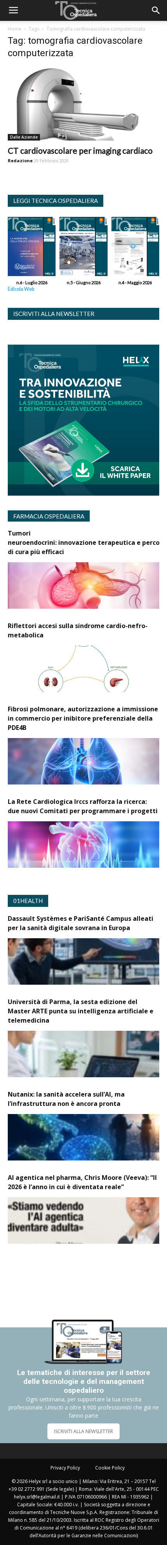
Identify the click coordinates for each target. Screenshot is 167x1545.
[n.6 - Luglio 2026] (32, 248)
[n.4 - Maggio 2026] (135, 248)
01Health (28, 900)
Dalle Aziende (24, 137)
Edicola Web (21, 289)
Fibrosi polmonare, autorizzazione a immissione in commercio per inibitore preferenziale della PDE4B (83, 718)
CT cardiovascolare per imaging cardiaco (80, 150)
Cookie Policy (110, 1467)
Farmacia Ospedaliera (48, 516)
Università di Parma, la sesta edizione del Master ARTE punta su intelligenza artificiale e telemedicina (80, 1011)
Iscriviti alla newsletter (53, 313)
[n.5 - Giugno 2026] (83, 248)
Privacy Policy (65, 1467)
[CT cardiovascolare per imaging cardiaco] (83, 104)
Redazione (20, 160)
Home (14, 29)
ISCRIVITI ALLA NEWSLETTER (83, 1431)
